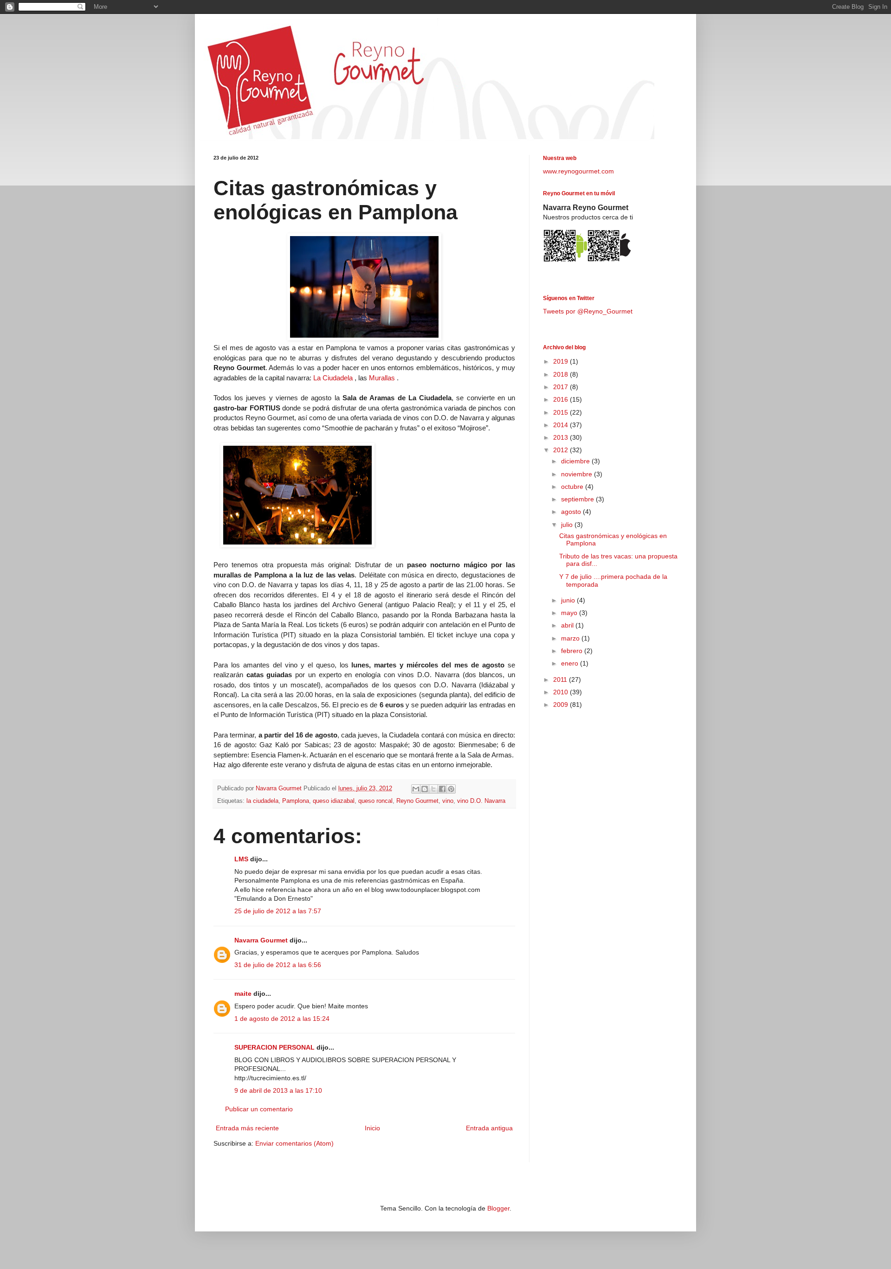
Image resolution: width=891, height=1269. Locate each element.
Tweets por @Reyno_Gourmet (588, 311)
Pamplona (295, 801)
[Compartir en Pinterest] (451, 789)
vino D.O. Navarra (481, 801)
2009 (561, 704)
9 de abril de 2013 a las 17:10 (278, 1090)
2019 (561, 361)
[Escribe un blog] (424, 789)
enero (570, 663)
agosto (572, 511)
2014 (561, 425)
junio (569, 600)
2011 (561, 679)
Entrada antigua (489, 1128)
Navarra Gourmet (261, 940)
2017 (561, 387)
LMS (241, 859)
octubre (573, 486)
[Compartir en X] (433, 789)
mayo (570, 612)
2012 (561, 450)
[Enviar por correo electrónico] (415, 789)
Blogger (498, 1208)
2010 (561, 692)
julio (568, 524)
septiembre (578, 499)
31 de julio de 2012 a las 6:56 (277, 964)
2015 (561, 412)
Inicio (372, 1128)
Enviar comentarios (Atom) (294, 1143)
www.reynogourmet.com (578, 171)
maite (243, 993)
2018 (561, 374)
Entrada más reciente (247, 1128)
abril (568, 625)
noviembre (577, 474)
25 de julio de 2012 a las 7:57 (277, 911)
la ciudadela (262, 801)
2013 (561, 437)
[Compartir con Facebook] (442, 789)
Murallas (382, 378)
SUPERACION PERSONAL (274, 1047)
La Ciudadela (333, 378)
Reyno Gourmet (417, 801)
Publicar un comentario (259, 1109)
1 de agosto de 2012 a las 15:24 (281, 1018)
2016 (561, 399)
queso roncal (375, 801)
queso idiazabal (334, 801)
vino (447, 801)
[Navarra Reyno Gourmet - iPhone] (609, 260)
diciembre (576, 461)
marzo (571, 638)
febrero (572, 650)
